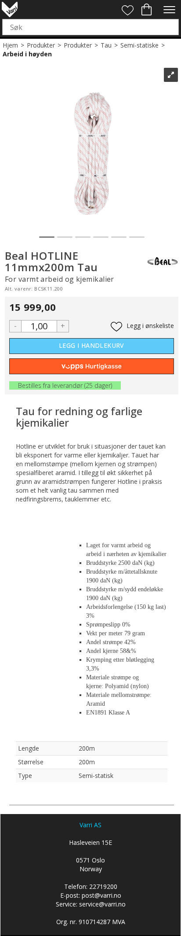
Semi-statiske (139, 45)
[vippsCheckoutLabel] (91, 366)
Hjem (10, 45)
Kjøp (91, 346)
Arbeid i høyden (27, 54)
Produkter (41, 45)
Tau (106, 45)
